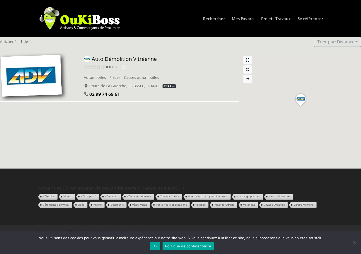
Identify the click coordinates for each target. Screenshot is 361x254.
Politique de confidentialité (188, 246)
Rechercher (214, 19)
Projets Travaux (276, 19)
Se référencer (310, 19)
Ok (154, 246)
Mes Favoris (243, 19)
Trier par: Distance (335, 42)
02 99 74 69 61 (104, 94)
